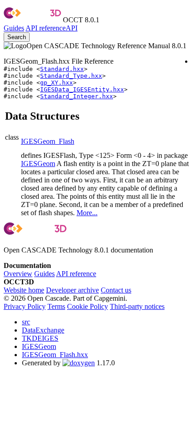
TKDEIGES (40, 338)
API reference (76, 274)
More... (87, 213)
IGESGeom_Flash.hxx (55, 354)
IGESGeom (38, 163)
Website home (24, 290)
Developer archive (72, 290)
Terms (56, 306)
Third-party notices (137, 306)
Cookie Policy (87, 306)
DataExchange (43, 330)
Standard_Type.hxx (71, 75)
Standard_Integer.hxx (76, 96)
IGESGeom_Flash (47, 141)
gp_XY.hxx (56, 82)
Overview (18, 274)
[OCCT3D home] (32, 20)
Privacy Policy (25, 306)
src (26, 322)
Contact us (116, 290)
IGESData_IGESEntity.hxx (82, 89)
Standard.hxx (62, 69)
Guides (14, 28)
